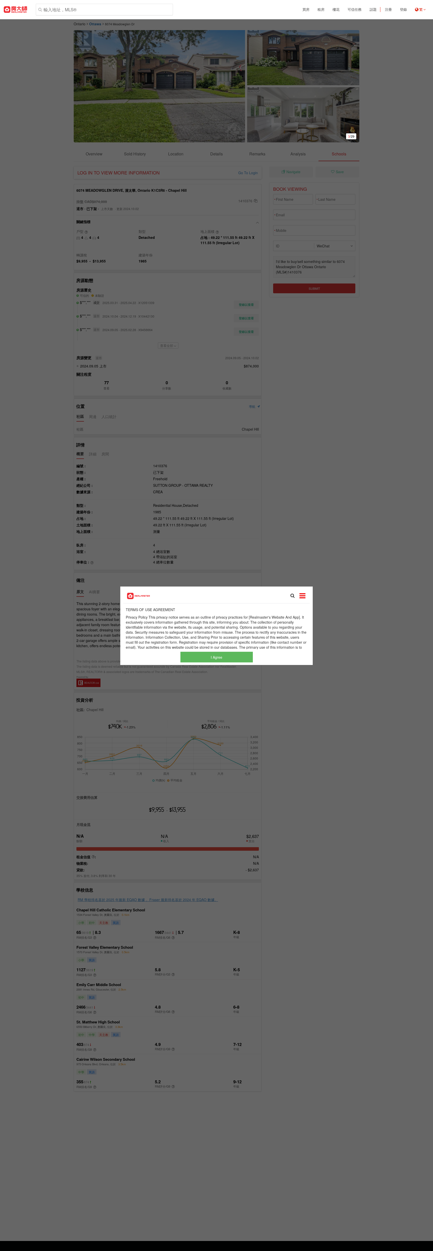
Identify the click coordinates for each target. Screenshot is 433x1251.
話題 (373, 10)
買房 (305, 10)
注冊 (388, 10)
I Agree (216, 656)
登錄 (403, 10)
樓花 (336, 10)
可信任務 (355, 10)
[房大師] (15, 9)
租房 (320, 10)
